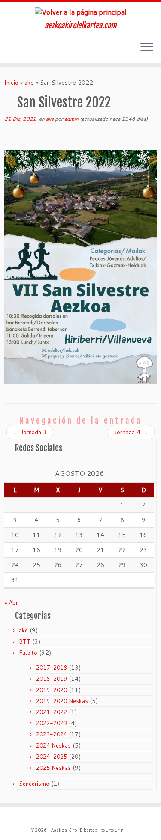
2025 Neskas (53, 768)
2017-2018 (51, 667)
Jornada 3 (30, 432)
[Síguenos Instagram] (9, 50)
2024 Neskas (53, 745)
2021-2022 (51, 712)
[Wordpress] (128, 828)
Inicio (11, 82)
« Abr (11, 602)
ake (29, 82)
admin (71, 118)
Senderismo (34, 783)
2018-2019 (51, 679)
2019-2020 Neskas (62, 701)
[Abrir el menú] (146, 47)
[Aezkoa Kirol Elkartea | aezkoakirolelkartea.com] (80, 11)
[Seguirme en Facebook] (16, 50)
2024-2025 (51, 756)
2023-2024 (51, 734)
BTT (24, 641)
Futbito (28, 652)
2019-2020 (51, 690)
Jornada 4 (131, 432)
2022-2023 (51, 723)
